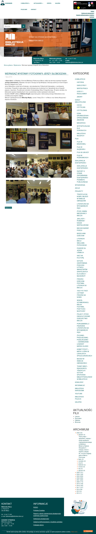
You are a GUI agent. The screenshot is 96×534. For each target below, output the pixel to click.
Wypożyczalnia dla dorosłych (83, 128)
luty (80, 468)
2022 (80, 478)
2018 (80, 485)
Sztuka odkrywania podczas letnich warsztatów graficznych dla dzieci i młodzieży (82, 268)
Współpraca (82, 88)
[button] (46, 55)
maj (80, 463)
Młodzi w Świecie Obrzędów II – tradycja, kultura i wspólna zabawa (84, 449)
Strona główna (8, 65)
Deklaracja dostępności (87, 13)
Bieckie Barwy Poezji (83, 229)
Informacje (80, 385)
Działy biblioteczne (80, 101)
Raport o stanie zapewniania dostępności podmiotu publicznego (82, 176)
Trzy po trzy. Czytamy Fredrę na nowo (82, 294)
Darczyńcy (81, 85)
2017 (80, 487)
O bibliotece (25, 3)
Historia (80, 82)
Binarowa (78, 422)
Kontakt (33, 9)
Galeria (57, 3)
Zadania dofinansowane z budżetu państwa (47, 522)
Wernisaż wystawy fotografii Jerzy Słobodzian (35, 73)
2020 (80, 482)
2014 (79, 493)
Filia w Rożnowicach (82, 156)
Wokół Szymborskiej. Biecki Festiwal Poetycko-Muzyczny (83, 305)
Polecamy (24, 9)
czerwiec (82, 461)
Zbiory (79, 97)
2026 (79, 433)
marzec (81, 467)
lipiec (81, 459)
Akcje (77, 188)
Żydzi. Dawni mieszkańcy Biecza (82, 213)
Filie (77, 139)
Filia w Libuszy (83, 152)
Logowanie (8, 3)
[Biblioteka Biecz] (14, 39)
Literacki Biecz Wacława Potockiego (82, 242)
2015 (79, 491)
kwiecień (82, 465)
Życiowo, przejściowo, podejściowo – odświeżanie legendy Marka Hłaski (83, 340)
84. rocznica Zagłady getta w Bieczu (85, 454)
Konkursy (79, 382)
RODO (92, 11)
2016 (79, 489)
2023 (80, 476)
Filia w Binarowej (81, 143)
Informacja (82, 457)
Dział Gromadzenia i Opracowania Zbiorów (83, 116)
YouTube (78, 393)
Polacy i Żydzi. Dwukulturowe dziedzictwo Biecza (83, 317)
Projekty (79, 191)
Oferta (49, 3)
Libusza (77, 416)
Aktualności (38, 3)
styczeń (81, 470)
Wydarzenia (17, 65)
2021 (80, 480)
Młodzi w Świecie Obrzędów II (82, 361)
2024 (80, 474)
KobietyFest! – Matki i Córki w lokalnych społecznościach (84, 352)
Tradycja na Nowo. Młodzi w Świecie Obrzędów (82, 197)
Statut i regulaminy (82, 92)
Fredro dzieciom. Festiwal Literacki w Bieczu (81, 283)
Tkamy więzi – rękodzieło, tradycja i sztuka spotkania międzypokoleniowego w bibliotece (84, 372)
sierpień (81, 435)
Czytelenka (82, 110)
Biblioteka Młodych (81, 134)
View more (74, 532)
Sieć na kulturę (80, 256)
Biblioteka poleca (79, 398)
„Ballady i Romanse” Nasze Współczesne (83, 222)
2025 (80, 472)
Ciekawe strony (38, 525)
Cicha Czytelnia (81, 106)
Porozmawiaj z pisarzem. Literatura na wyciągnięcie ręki (83, 328)
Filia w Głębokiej (81, 148)
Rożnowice (78, 418)
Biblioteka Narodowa (79, 389)
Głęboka (77, 420)
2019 (80, 484)
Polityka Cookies (39, 510)
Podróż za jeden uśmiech (81, 250)
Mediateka (81, 123)
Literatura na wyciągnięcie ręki (83, 206)
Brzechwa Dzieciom (81, 234)
